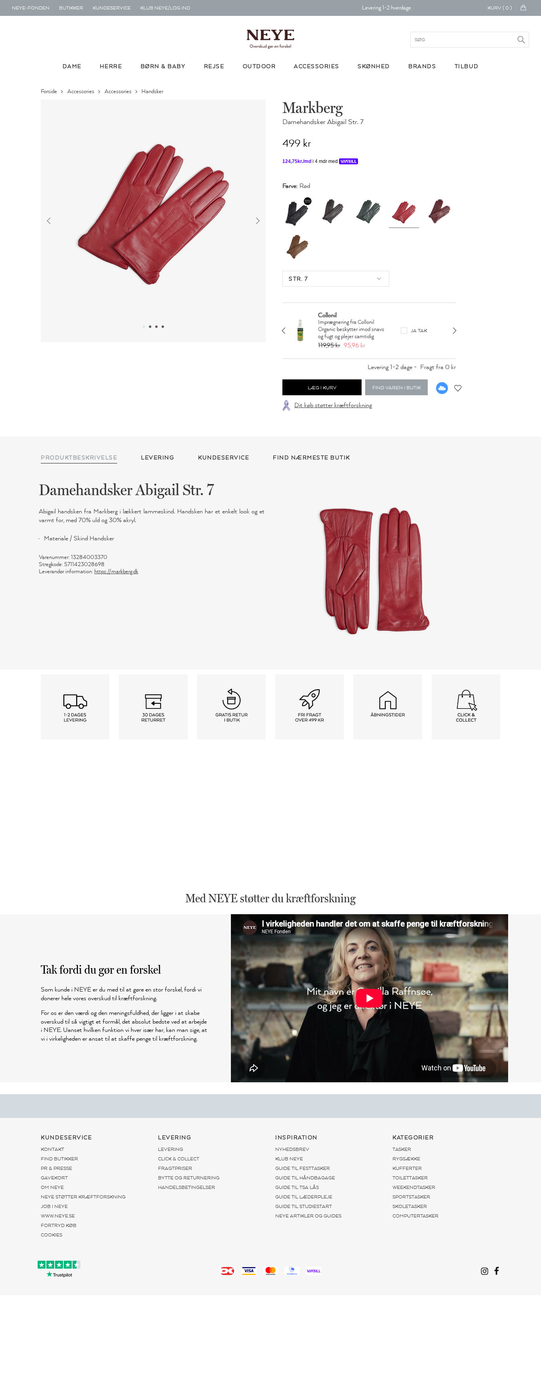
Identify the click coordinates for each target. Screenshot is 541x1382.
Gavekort (54, 1178)
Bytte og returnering (188, 1178)
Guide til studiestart (303, 1206)
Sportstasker (411, 1197)
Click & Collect (178, 1159)
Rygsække (406, 1159)
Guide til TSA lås (297, 1187)
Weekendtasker (413, 1187)
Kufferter (407, 1168)
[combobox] (335, 279)
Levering (170, 1149)
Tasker (401, 1149)
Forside (49, 91)
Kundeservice (112, 8)
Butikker (71, 8)
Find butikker (59, 1159)
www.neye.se (58, 1216)
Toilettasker (410, 1178)
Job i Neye (54, 1206)
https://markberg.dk (116, 571)
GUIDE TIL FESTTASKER (302, 1168)
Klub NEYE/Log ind (165, 8)
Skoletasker (409, 1206)
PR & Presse (56, 1168)
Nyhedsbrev (292, 1149)
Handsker (152, 91)
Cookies (51, 1235)
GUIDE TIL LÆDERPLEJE (303, 1197)
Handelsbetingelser (186, 1187)
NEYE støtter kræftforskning (83, 1197)
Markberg (312, 107)
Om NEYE (52, 1187)
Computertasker (415, 1216)
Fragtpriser (175, 1168)
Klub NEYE (289, 1159)
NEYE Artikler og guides (308, 1216)
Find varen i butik (396, 387)
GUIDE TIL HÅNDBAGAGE (305, 1178)
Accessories (81, 91)
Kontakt (52, 1149)
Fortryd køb (58, 1225)
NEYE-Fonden (31, 8)
